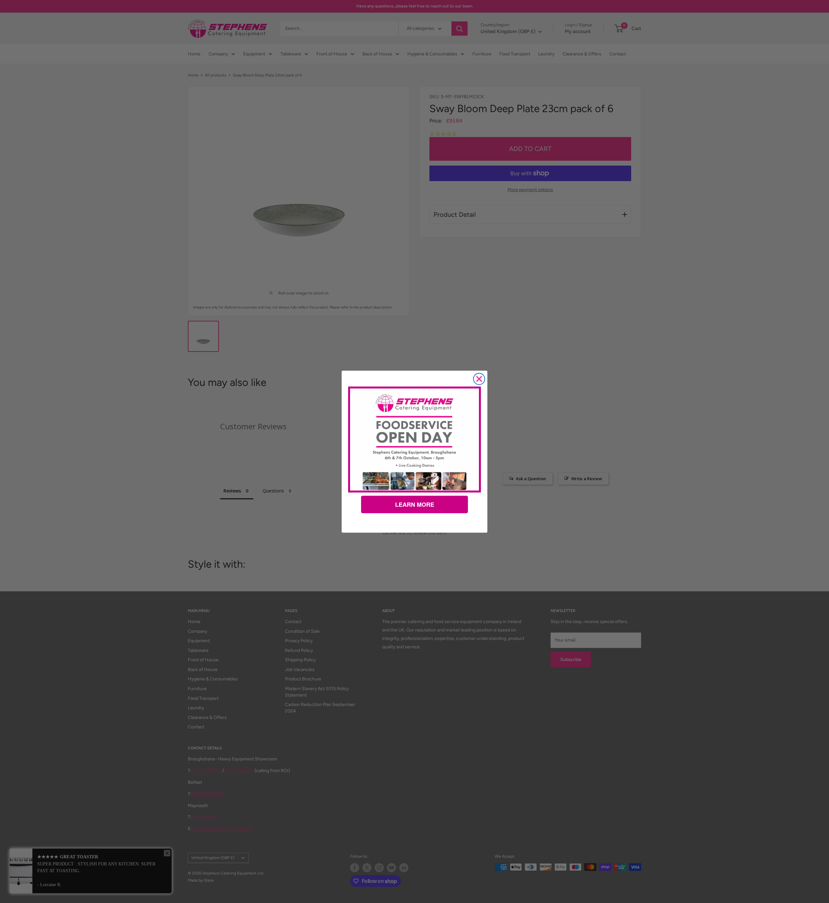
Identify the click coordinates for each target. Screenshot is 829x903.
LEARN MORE (414, 504)
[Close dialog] (479, 379)
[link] (414, 439)
